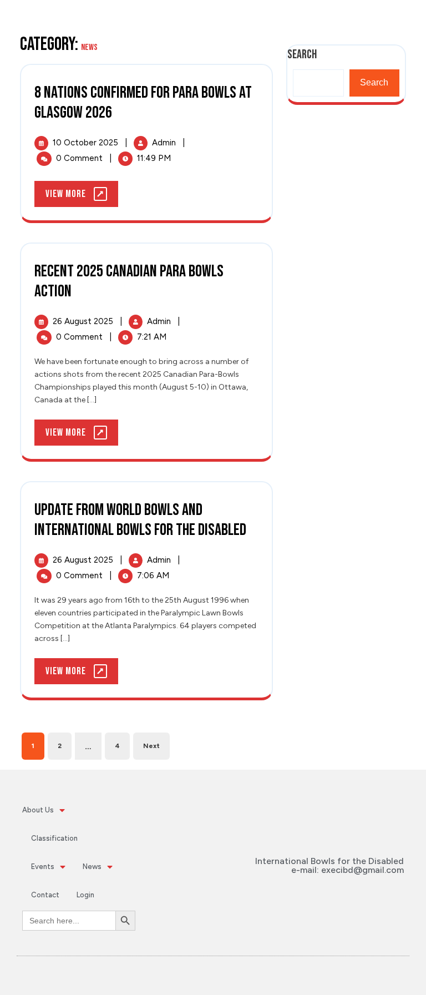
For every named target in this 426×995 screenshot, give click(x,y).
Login (85, 895)
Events (42, 866)
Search (374, 82)
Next (151, 746)
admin (165, 143)
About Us (38, 810)
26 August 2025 (84, 321)
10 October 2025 (86, 143)
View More (81, 190)
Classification (54, 838)
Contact (45, 895)
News (92, 866)
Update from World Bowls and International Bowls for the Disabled (140, 520)
